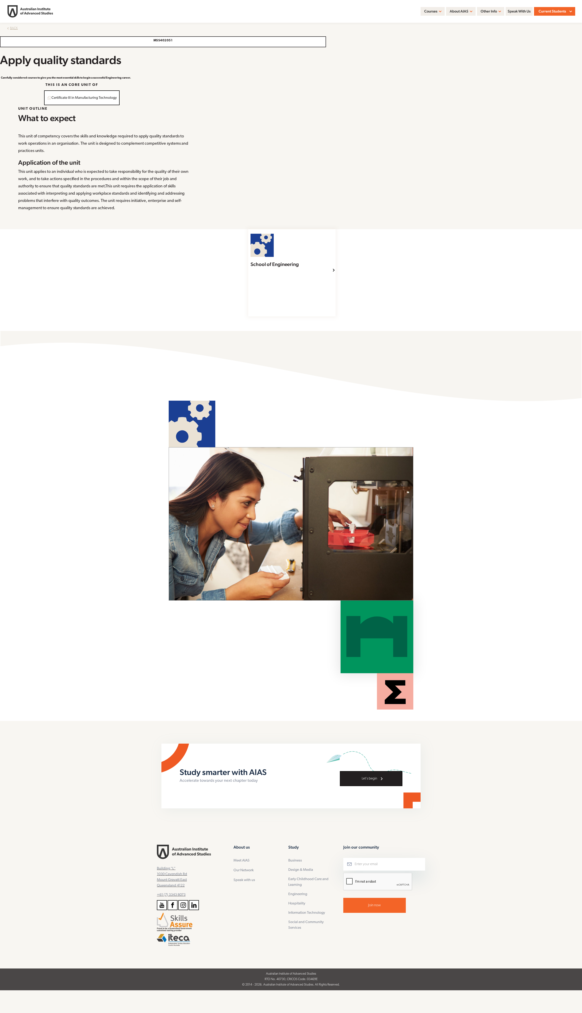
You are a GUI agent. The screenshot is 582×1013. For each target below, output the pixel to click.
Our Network (243, 870)
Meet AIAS (241, 860)
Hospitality (296, 903)
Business (295, 860)
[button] (433, 11)
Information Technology (306, 913)
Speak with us (244, 880)
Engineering (297, 894)
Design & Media (300, 870)
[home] (30, 11)
